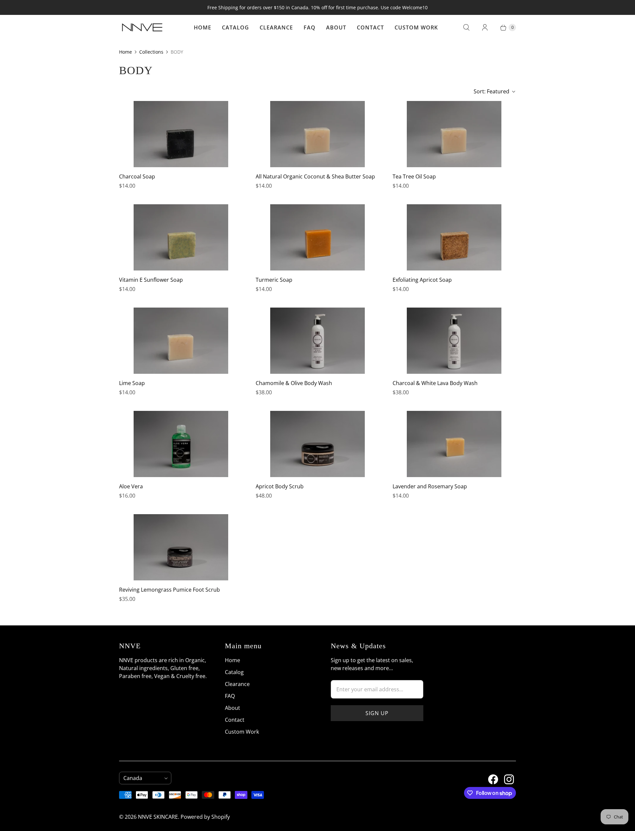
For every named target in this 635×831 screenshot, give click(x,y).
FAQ (310, 27)
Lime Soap (132, 383)
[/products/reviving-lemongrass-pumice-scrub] (181, 547)
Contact (370, 27)
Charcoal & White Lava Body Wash (435, 383)
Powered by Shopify (205, 816)
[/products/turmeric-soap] (317, 237)
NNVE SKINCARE (158, 816)
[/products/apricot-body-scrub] (317, 444)
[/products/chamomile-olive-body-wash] (317, 341)
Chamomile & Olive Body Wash (294, 383)
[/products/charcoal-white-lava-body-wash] (454, 341)
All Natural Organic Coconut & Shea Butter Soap (315, 176)
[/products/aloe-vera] (181, 444)
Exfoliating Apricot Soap (422, 279)
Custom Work (416, 27)
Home (202, 27)
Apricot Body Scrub (280, 486)
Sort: (491, 91)
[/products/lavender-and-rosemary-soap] (454, 444)
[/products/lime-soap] (181, 341)
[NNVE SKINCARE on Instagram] (505, 777)
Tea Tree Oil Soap (414, 176)
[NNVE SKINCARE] (142, 27)
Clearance (276, 27)
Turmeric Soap (274, 279)
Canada (142, 778)
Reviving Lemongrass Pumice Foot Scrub (169, 589)
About (336, 27)
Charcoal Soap (137, 176)
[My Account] (485, 27)
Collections (151, 52)
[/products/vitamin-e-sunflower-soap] (181, 237)
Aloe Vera (131, 486)
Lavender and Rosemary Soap (430, 486)
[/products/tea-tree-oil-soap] (454, 134)
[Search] (466, 27)
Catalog (235, 27)
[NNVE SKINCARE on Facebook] (489, 777)
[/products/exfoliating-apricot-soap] (454, 237)
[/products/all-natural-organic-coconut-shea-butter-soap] (317, 134)
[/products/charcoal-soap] (181, 134)
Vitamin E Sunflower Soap (151, 279)
